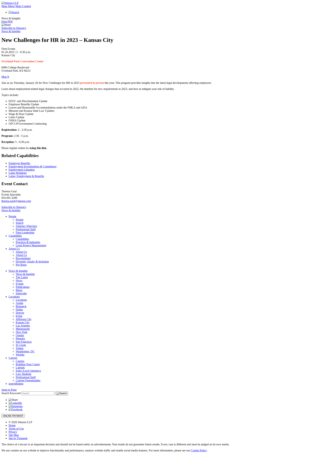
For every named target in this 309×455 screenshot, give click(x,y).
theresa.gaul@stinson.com (16, 201)
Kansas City (23, 322)
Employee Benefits (19, 163)
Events (19, 283)
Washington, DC (25, 351)
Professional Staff (26, 229)
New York (21, 332)
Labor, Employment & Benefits (26, 176)
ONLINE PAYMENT (13, 416)
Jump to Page (9, 389)
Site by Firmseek (18, 438)
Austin (19, 303)
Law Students (23, 373)
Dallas (19, 309)
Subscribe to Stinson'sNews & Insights (13, 30)
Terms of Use (16, 428)
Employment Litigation (22, 169)
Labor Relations (18, 172)
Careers (13, 357)
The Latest (22, 277)
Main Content (23, 6)
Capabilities (15, 235)
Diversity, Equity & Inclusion (32, 261)
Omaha (20, 335)
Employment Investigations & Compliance (33, 166)
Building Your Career (28, 364)
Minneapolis (23, 328)
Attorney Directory (26, 226)
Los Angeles (23, 325)
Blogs (19, 290)
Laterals (20, 367)
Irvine (19, 315)
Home (12, 425)
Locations (14, 296)
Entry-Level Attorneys (28, 370)
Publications (23, 286)
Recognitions (23, 258)
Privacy (13, 431)
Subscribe (21, 293)
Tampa (19, 348)
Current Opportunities (28, 380)
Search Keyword (11, 393)
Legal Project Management (31, 245)
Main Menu (8, 6)
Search (19, 222)
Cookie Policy (199, 450)
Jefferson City (23, 319)
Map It (5, 76)
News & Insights (18, 270)
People (12, 216)
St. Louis (21, 344)
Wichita (20, 354)
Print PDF (7, 21)
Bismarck (21, 306)
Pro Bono (21, 264)
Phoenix (20, 338)
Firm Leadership (25, 232)
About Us (14, 248)
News (19, 280)
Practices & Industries (28, 242)
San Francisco (24, 341)
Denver (20, 312)
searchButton (16, 383)
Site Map (14, 435)
